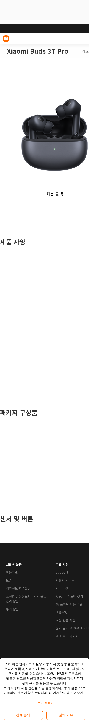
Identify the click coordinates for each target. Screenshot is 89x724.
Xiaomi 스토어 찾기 (69, 596)
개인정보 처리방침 (18, 588)
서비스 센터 (63, 588)
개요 (85, 51)
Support (62, 572)
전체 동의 (23, 715)
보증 (9, 580)
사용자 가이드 (65, 580)
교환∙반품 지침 (65, 620)
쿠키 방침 (12, 609)
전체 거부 (66, 715)
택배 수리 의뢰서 (67, 636)
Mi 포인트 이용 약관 (69, 604)
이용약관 (12, 572)
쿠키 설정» (44, 703)
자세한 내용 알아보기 (68, 693)
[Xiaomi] (6, 38)
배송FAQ (62, 612)
